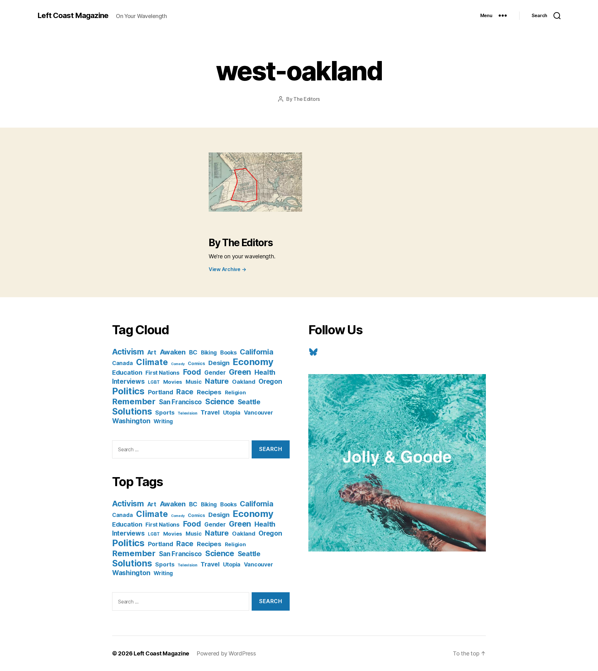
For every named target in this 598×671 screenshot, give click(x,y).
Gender (214, 372)
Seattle (249, 402)
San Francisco (180, 402)
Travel (210, 412)
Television (187, 413)
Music (194, 381)
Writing (163, 421)
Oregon (270, 381)
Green (240, 372)
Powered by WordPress (226, 653)
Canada (122, 363)
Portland (160, 392)
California (256, 351)
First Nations (162, 372)
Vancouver (258, 412)
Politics (128, 391)
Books (228, 352)
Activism (128, 351)
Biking (209, 352)
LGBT (154, 382)
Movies (172, 382)
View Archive (227, 269)
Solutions (132, 411)
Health (264, 372)
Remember (133, 401)
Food (192, 372)
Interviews (128, 381)
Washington (131, 421)
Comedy (177, 364)
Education (127, 372)
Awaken (173, 352)
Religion (235, 392)
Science (219, 401)
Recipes (209, 392)
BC (193, 352)
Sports (164, 412)
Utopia (231, 412)
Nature (217, 381)
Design (218, 363)
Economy (253, 361)
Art (151, 352)
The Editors (306, 99)
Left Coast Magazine (72, 15)
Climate (152, 362)
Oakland (243, 381)
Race (184, 391)
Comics (196, 363)
